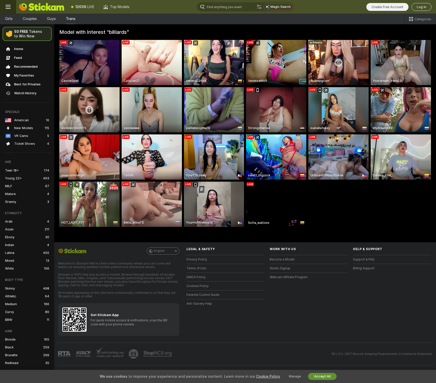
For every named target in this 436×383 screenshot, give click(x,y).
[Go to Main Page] (41, 7)
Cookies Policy (197, 286)
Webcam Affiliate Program (289, 277)
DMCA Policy (196, 277)
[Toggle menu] (8, 7)
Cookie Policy (268, 376)
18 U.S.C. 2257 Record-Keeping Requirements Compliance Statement (381, 354)
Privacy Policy (196, 259)
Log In (421, 7)
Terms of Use (196, 268)
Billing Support (363, 268)
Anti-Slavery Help (199, 303)
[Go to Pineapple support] (134, 354)
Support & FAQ (363, 259)
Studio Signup (280, 268)
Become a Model (282, 259)
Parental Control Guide (202, 295)
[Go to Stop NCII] (158, 354)
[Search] (259, 6)
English (159, 251)
